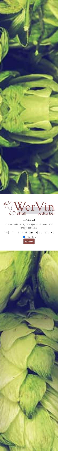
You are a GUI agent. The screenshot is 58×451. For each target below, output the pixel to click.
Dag (6, 232)
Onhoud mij (30, 237)
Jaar (40, 232)
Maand (24, 232)
